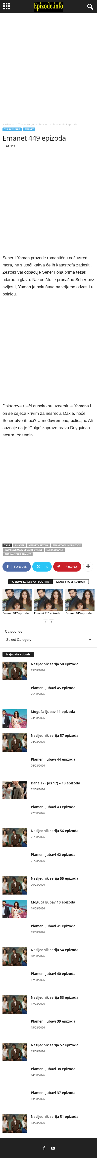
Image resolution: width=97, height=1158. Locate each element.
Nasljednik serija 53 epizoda (54, 997)
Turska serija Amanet (18, 554)
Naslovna (8, 124)
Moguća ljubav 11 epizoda (53, 711)
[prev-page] (45, 621)
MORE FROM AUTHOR (70, 581)
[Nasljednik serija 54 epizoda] (14, 956)
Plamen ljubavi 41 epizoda (53, 926)
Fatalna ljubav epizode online (23, 549)
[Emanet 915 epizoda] (80, 600)
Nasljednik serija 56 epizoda (54, 830)
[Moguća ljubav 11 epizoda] (14, 718)
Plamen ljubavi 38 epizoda (53, 1068)
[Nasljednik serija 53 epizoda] (14, 1004)
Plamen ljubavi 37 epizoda (53, 1092)
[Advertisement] (48, 66)
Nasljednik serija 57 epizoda (54, 735)
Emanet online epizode (67, 545)
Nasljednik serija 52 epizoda (54, 1045)
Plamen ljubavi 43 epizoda (53, 806)
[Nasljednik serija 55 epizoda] (14, 885)
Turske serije (26, 124)
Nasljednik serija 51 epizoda (54, 1116)
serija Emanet (55, 549)
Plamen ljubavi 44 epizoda (53, 759)
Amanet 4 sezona (38, 545)
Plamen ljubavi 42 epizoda (53, 854)
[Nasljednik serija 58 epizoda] (14, 671)
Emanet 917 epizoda (15, 613)
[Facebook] (44, 1148)
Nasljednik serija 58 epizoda (54, 664)
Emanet (43, 124)
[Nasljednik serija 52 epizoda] (14, 1052)
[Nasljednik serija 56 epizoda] (14, 837)
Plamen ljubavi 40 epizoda (53, 973)
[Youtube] (53, 1148)
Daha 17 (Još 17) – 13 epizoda (55, 783)
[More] (88, 567)
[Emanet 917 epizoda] (17, 600)
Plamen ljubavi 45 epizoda (53, 687)
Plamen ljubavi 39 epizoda (53, 1021)
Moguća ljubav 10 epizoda (53, 902)
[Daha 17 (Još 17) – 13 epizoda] (14, 790)
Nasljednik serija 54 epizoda (54, 949)
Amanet (19, 545)
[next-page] (51, 621)
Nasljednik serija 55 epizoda (54, 878)
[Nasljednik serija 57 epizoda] (14, 742)
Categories (13, 631)
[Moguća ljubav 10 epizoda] (14, 909)
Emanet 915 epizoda (78, 613)
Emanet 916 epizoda (47, 613)
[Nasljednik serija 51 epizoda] (14, 1123)
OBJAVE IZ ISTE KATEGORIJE (30, 581)
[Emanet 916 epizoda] (48, 600)
